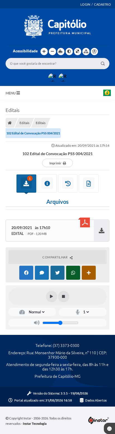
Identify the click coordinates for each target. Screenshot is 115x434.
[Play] (51, 296)
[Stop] (63, 296)
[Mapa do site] (86, 51)
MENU (11, 93)
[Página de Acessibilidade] (94, 51)
